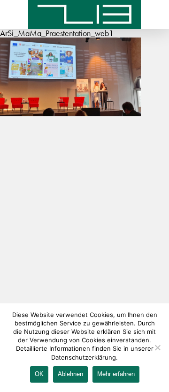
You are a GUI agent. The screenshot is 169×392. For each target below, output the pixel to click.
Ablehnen (70, 373)
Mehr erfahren (116, 373)
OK (39, 373)
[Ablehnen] (157, 347)
